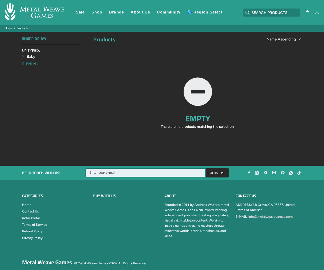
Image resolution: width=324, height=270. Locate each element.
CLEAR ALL (30, 64)
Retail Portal (31, 218)
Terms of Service (34, 225)
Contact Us (30, 211)
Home (9, 28)
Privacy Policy (32, 238)
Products (22, 28)
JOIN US (217, 173)
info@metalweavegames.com (270, 217)
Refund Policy (32, 231)
